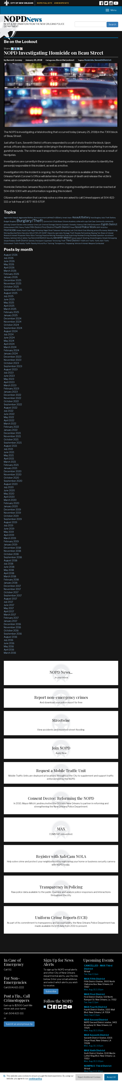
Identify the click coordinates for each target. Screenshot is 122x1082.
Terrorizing (56, 241)
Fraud (72, 227)
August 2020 (11, 484)
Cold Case (91, 221)
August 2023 (10, 369)
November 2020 (12, 474)
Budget (6, 221)
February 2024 (11, 350)
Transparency (60, 243)
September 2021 (13, 442)
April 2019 (9, 535)
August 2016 (10, 636)
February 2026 (11, 274)
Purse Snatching (70, 235)
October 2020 (11, 477)
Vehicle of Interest (81, 243)
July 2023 (9, 372)
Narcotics (25, 233)
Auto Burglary (96, 218)
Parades (78, 233)
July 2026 (9, 258)
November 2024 (12, 321)
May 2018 (9, 570)
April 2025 (9, 305)
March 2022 (10, 423)
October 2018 (11, 554)
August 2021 (10, 445)
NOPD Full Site (44, 3)
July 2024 (9, 334)
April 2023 (9, 382)
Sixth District (22, 240)
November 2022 (12, 398)
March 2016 (10, 652)
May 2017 (9, 608)
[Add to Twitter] (12, 48)
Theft (63, 241)
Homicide (89, 60)
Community (100, 221)
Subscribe (51, 991)
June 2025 (9, 299)
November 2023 (12, 359)
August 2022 (10, 407)
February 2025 (11, 312)
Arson (69, 218)
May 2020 (9, 493)
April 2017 (9, 611)
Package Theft (68, 233)
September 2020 (13, 480)
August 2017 (10, 598)
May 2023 (9, 379)
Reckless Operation (97, 235)
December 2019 (12, 509)
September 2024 (13, 328)
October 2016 (11, 630)
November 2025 (12, 283)
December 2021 (12, 433)
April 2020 (9, 496)
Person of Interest (107, 233)
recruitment (109, 235)
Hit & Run (104, 227)
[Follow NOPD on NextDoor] (48, 1007)
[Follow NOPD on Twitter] (106, 4)
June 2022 (9, 414)
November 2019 (12, 512)
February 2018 (11, 579)
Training (50, 243)
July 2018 (8, 563)
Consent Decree (16, 225)
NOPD (23, 18)
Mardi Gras (82, 230)
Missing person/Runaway (97, 230)
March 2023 (10, 385)
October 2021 (11, 439)
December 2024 (12, 318)
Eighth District (109, 224)
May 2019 (9, 531)
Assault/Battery (81, 217)
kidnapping (65, 230)
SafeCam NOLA (16, 238)
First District (48, 227)
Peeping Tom (95, 233)
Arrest (64, 218)
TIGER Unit (84, 241)
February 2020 (11, 503)
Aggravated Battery (26, 218)
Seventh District (103, 60)
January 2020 (11, 506)
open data (59, 233)
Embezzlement (9, 227)
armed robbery (54, 217)
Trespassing (69, 243)
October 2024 (11, 324)
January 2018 (10, 582)
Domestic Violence (76, 225)
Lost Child (74, 230)
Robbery (7, 238)
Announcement (40, 217)
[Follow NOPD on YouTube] (116, 4)
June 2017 (9, 605)
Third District (73, 240)
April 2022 (9, 420)
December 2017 (12, 586)
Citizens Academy (69, 221)
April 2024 (9, 344)
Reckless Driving (83, 235)
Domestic (65, 225)
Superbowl (48, 241)
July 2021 (8, 449)
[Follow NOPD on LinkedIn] (65, 1008)
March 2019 (10, 538)
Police (28, 235)
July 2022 (8, 410)
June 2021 (9, 452)
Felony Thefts (24, 227)
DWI (85, 225)
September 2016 (13, 633)
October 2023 (11, 363)
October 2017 (11, 592)
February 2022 (11, 426)
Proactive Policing (48, 235)
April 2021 (9, 458)
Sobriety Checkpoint (36, 241)
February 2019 (11, 541)
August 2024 (10, 331)
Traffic (91, 241)
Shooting (86, 238)
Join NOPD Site (61, 3)
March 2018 (10, 576)
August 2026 (10, 254)
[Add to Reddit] (21, 48)
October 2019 (11, 515)
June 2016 (9, 643)
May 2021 (9, 455)
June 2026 (9, 261)
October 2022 (11, 401)
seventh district (62, 237)
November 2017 (12, 589)
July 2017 (8, 601)
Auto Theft (106, 218)
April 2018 (9, 573)
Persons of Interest (10, 235)
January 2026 (11, 277)
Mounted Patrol (16, 233)
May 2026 (9, 264)
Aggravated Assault (11, 218)
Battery (113, 218)
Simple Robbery (9, 241)
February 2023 (11, 388)
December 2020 (12, 471)
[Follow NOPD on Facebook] (101, 4)
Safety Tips (27, 238)
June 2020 (9, 490)
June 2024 (9, 337)
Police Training (36, 235)
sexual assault (77, 238)
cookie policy (35, 1078)
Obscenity (51, 233)
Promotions (60, 235)
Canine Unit (48, 221)
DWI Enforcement (94, 225)
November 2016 (12, 627)
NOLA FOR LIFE (35, 233)
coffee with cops (82, 221)
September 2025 (13, 289)
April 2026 (9, 267)
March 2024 (10, 347)
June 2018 (9, 566)
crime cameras (27, 225)
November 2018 (12, 551)
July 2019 (8, 525)
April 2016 (9, 649)
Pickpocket (21, 235)
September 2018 (13, 557)
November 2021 (12, 436)
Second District (38, 238)
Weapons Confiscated (96, 243)
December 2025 (12, 280)
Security (50, 238)
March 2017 (10, 614)
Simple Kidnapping (109, 238)
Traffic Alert (99, 241)
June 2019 (9, 528)
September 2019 (13, 519)
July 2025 (9, 296)
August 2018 (10, 560)
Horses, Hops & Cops (23, 230)
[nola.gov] (20, 2)
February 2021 (11, 465)
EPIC (17, 227)
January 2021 (10, 468)
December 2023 (12, 356)
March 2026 (10, 270)
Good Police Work (85, 227)
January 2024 (11, 353)
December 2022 (12, 395)
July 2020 (9, 487)
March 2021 (10, 461)
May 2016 (9, 646)
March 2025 (10, 309)
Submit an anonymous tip (19, 1024)
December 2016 (12, 624)
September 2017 (13, 595)
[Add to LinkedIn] (18, 48)
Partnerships (86, 233)
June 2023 (9, 375)
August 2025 (10, 293)
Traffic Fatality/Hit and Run (36, 243)
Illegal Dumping (37, 230)
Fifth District (36, 227)
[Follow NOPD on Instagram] (111, 4)
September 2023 (13, 366)
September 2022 (13, 404)
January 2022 (10, 430)
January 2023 (11, 391)
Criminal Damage (48, 225)
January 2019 (10, 544)
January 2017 (10, 621)
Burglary (13, 221)
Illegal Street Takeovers (51, 230)
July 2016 (8, 640)
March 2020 (10, 500)
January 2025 (11, 315)
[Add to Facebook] (15, 48)
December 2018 (12, 547)
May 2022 (9, 417)
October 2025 (11, 286)
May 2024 (9, 340)
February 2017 (11, 617)
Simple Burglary (96, 238)
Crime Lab (37, 225)
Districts (58, 225)
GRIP (98, 227)
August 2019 (10, 522)
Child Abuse (57, 221)
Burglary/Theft (30, 220)
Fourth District (62, 227)
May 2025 (9, 302)
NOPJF (44, 233)
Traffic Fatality (19, 243)
